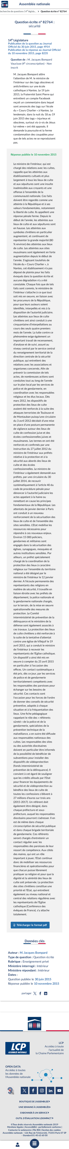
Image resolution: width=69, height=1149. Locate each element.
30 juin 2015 (43, 979)
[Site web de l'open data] (34, 1072)
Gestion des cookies (51, 1130)
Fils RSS (36, 1130)
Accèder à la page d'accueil (4, 4)
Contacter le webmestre (19, 1130)
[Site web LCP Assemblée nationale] (34, 1048)
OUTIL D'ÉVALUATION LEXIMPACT (34, 1118)
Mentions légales (15, 1127)
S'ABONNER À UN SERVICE (33, 1113)
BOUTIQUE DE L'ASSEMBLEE (33, 1102)
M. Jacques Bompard (33, 952)
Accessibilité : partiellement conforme (43, 1127)
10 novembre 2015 (46, 983)
